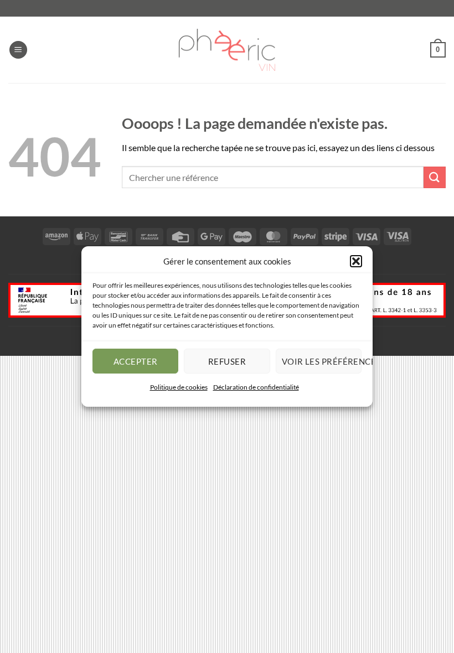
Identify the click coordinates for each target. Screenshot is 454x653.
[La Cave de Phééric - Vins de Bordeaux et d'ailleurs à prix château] (227, 50)
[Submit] (435, 177)
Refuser (227, 361)
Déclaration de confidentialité (256, 387)
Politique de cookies (179, 387)
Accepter (136, 361)
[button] (356, 261)
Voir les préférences (322, 361)
